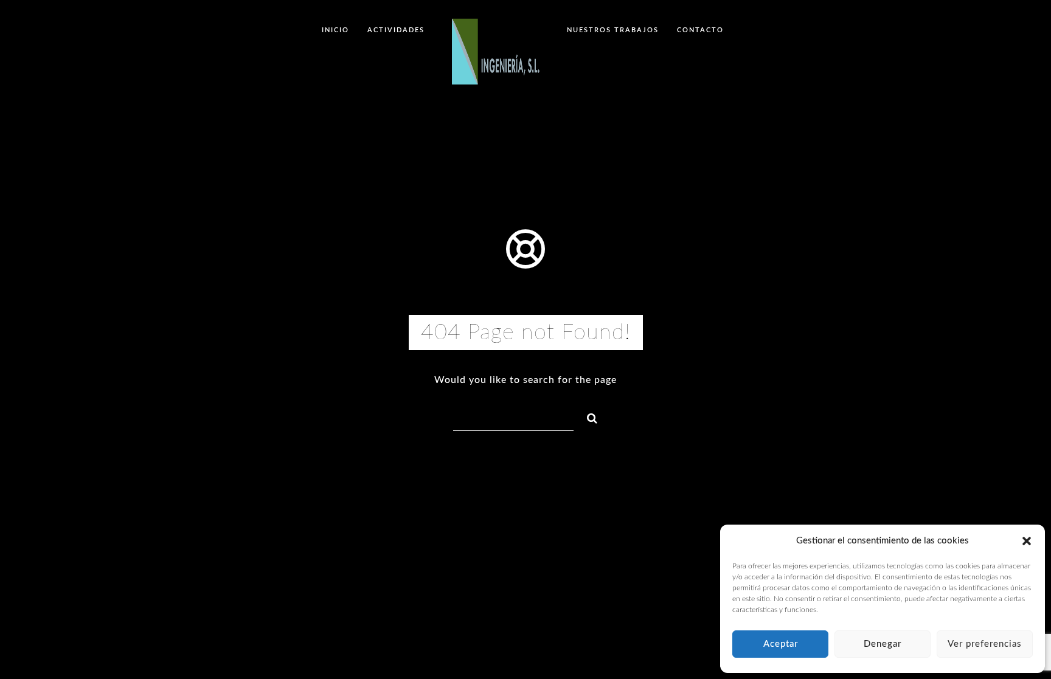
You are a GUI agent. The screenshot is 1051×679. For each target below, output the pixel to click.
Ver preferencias (985, 644)
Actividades (396, 30)
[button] (1027, 541)
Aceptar (780, 644)
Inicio (335, 30)
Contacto (700, 30)
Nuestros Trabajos (613, 30)
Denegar (882, 644)
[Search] (587, 416)
